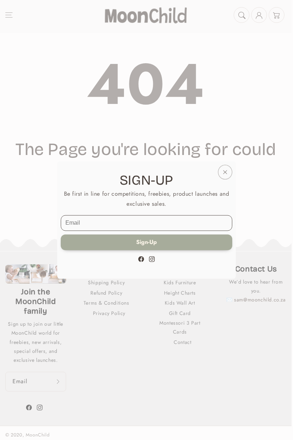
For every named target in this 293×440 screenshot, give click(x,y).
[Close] (225, 172)
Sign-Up (146, 242)
